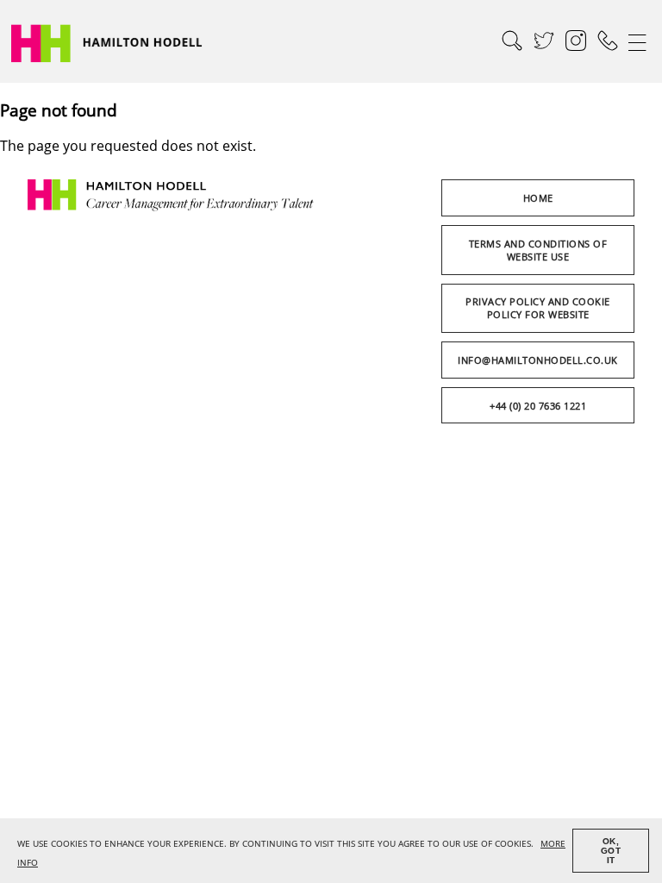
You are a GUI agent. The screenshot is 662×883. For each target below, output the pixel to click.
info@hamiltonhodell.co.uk (538, 360)
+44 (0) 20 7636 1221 (538, 405)
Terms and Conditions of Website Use (538, 250)
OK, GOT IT (611, 850)
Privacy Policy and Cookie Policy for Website (537, 308)
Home (538, 197)
